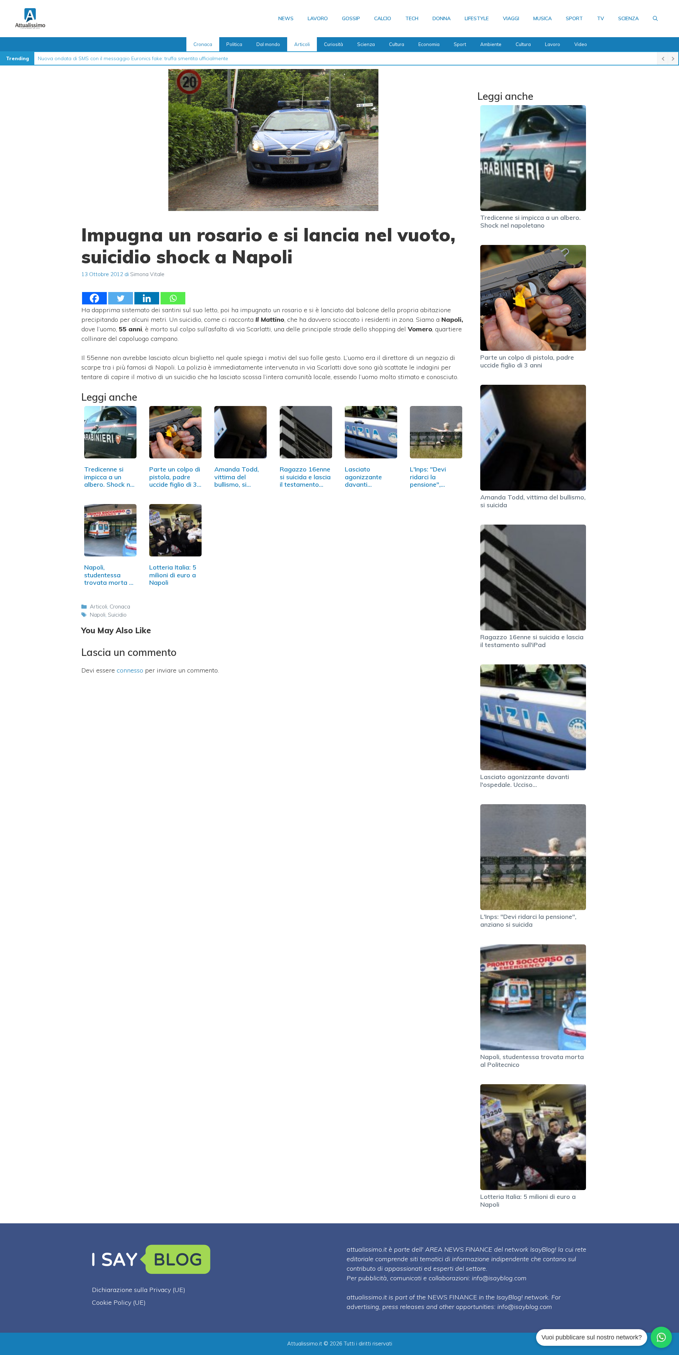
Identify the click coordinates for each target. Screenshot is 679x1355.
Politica (234, 44)
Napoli (97, 614)
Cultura (396, 44)
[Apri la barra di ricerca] (655, 18)
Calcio (382, 18)
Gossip (351, 18)
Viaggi (511, 18)
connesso (130, 670)
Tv (600, 18)
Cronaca (202, 44)
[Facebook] (94, 298)
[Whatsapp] (173, 298)
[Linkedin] (146, 298)
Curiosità (333, 44)
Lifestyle (477, 18)
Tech (411, 18)
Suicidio (117, 614)
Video (580, 44)
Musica (542, 18)
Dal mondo (268, 44)
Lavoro (318, 18)
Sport (574, 18)
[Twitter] (120, 298)
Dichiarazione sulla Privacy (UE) (138, 1290)
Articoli (302, 44)
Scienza (628, 18)
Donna (442, 18)
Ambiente (490, 44)
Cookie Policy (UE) (119, 1302)
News (286, 18)
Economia (429, 44)
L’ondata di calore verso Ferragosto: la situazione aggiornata (109, 58)
